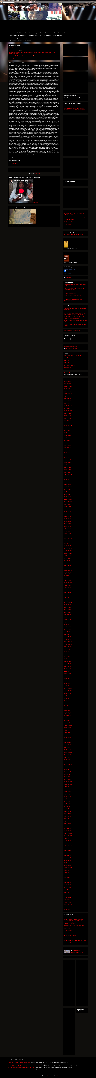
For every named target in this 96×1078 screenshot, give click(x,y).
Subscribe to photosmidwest (70, 346)
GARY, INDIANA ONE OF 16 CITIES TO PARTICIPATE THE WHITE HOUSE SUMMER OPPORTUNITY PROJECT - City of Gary (75, 313)
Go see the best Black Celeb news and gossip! (75, 940)
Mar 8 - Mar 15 (67, 727)
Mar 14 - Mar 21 (68, 654)
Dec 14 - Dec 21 (68, 489)
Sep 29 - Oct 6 (67, 423)
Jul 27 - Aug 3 (67, 798)
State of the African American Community (73, 917)
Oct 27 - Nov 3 (67, 418)
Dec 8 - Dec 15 (67, 415)
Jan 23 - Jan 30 (67, 592)
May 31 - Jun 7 (67, 403)
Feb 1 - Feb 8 (67, 740)
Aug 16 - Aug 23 (68, 690)
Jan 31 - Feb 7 (67, 467)
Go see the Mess (68, 930)
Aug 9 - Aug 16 (67, 477)
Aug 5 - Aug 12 (67, 528)
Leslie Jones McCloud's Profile (69, 269)
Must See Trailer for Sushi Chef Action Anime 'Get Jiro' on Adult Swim (74, 289)
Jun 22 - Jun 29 (67, 811)
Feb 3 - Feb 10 (67, 848)
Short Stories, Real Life (69, 234)
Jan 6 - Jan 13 (67, 857)
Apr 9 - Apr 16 (67, 440)
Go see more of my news (70, 935)
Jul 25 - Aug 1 (67, 624)
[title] (65, 272)
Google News (67, 928)
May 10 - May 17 (68, 710)
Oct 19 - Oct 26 (67, 774)
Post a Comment (14, 163)
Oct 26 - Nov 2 (67, 381)
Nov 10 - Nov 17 (68, 501)
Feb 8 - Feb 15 (67, 737)
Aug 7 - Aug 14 (67, 555)
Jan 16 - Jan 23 (67, 595)
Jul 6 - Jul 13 (67, 806)
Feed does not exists (69, 106)
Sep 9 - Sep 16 (67, 870)
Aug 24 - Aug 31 (68, 791)
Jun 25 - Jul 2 (67, 892)
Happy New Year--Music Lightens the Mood (74, 925)
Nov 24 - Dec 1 (67, 496)
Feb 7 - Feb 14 (67, 658)
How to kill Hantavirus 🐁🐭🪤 (15, 50)
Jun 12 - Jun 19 (67, 568)
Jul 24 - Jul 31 (67, 452)
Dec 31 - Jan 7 (67, 884)
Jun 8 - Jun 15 (67, 816)
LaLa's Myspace (68, 357)
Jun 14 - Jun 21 (67, 401)
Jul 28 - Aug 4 (67, 509)
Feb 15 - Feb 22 (68, 735)
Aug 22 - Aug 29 (68, 393)
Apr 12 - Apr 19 (67, 720)
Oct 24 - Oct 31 (67, 609)
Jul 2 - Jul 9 (66, 889)
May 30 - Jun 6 (67, 639)
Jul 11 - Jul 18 (67, 629)
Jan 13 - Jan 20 (67, 855)
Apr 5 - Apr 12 (67, 408)
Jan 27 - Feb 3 (67, 850)
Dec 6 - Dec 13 (67, 668)
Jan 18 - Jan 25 (67, 744)
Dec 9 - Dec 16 (67, 860)
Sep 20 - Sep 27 (68, 678)
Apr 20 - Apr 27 (67, 826)
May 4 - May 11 (67, 823)
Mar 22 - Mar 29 (68, 410)
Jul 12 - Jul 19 (67, 703)
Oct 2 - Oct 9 (67, 543)
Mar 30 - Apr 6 (67, 830)
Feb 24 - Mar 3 (67, 518)
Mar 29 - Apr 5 (67, 484)
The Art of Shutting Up (35, 35)
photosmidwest (19, 6)
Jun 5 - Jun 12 (67, 459)
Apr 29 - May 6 (67, 533)
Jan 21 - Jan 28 (67, 882)
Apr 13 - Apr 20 (67, 828)
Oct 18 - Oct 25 (67, 469)
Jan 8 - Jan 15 (67, 442)
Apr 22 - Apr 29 (67, 536)
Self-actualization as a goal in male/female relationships (54, 32)
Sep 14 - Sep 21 (68, 784)
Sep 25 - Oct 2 (67, 545)
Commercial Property (69, 219)
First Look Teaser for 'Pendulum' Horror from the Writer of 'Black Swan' (74, 292)
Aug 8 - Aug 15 (67, 396)
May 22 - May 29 (68, 570)
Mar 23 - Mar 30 (68, 833)
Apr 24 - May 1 (67, 575)
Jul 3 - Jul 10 (67, 560)
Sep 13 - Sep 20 (68, 474)
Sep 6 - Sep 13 (67, 683)
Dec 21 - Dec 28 (68, 487)
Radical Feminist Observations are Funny (26, 32)
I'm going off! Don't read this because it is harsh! (75, 942)
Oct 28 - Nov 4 (67, 521)
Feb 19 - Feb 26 (68, 538)
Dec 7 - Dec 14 (67, 491)
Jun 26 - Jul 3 (67, 563)
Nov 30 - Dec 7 (67, 759)
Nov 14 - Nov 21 (68, 607)
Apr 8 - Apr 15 (67, 877)
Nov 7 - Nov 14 (67, 388)
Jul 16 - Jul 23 (67, 887)
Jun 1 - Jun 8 (67, 818)
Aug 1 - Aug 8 (67, 622)
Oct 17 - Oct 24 (67, 612)
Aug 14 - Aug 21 (68, 386)
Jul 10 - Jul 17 (67, 457)
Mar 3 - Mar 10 (67, 516)
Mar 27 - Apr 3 (67, 580)
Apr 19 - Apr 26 (67, 717)
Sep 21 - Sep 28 (68, 781)
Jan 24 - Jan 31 (67, 663)
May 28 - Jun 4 (67, 432)
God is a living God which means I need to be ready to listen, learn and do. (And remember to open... (75, 110)
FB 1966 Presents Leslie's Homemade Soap (74, 217)
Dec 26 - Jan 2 (67, 600)
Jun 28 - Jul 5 (67, 708)
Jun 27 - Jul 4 (67, 634)
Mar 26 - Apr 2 (67, 902)
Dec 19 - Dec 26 (68, 602)
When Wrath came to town (15, 47)
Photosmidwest (67, 224)
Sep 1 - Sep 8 (67, 430)
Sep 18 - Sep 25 (68, 450)
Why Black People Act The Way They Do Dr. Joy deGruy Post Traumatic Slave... (75, 317)
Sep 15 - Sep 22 (68, 428)
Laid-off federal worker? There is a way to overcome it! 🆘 (21, 55)
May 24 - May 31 (68, 405)
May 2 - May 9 (67, 649)
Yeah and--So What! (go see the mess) (73, 355)
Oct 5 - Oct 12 (67, 383)
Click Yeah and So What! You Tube (72, 330)
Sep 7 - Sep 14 (67, 786)
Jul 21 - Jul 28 (67, 511)
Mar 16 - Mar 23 (68, 835)
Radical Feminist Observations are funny (17, 1064)
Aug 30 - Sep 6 (67, 685)
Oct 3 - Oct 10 (67, 614)
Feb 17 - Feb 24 (68, 843)
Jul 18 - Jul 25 (67, 627)
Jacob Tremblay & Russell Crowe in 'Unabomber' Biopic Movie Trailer (72, 296)
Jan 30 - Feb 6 (67, 590)
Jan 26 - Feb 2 (67, 413)
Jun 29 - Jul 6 (67, 808)
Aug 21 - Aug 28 (68, 550)
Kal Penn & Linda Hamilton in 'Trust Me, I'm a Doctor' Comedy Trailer (74, 300)
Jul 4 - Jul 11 (67, 631)
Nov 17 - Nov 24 (68, 499)
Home (11, 32)
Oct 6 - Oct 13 (67, 420)
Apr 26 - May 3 (67, 715)
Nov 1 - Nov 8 (67, 671)
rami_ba (47, 1075)
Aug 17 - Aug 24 (68, 794)
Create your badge (67, 273)
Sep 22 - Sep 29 (68, 425)
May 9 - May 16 (67, 646)
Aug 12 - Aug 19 (68, 875)
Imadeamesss (67, 226)
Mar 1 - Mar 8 (67, 730)
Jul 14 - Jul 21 (67, 514)
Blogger (56, 1075)
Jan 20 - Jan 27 (67, 853)
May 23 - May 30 (68, 641)
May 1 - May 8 (67, 462)
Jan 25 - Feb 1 (67, 742)
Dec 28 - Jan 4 (67, 749)
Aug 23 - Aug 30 (68, 688)
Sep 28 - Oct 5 (67, 779)
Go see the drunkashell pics (70, 938)
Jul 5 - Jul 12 (67, 482)
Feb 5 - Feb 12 (67, 909)
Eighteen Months (79, 234)
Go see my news (68, 933)
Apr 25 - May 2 (67, 651)
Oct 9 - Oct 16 (67, 447)
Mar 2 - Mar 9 (67, 838)
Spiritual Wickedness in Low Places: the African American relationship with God (64, 38)
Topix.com (66, 360)
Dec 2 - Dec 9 (67, 862)
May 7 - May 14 (67, 435)
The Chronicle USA (68, 221)
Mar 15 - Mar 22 (68, 725)
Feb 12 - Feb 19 (68, 541)
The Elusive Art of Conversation (18, 35)
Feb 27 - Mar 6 (67, 585)
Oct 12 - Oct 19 (67, 494)
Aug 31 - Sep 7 (67, 789)
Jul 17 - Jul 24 (67, 455)
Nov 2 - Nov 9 (67, 769)
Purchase (35, 202)
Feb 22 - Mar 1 (67, 732)
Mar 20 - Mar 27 (68, 582)
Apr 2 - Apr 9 (67, 899)
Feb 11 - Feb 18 (68, 880)
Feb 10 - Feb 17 (68, 845)
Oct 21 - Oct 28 (67, 523)
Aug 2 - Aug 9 (67, 695)
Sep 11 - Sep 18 (68, 548)
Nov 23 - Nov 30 (68, 762)
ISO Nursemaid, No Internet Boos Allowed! (20, 40)
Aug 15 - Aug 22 (68, 617)
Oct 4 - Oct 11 (67, 472)
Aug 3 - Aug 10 (67, 796)
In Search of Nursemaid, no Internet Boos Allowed (19, 1062)
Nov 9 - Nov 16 (67, 767)
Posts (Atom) (37, 173)
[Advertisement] (35, 25)
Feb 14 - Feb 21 (68, 656)
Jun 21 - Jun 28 (67, 398)
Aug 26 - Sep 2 (67, 526)
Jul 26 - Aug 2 (67, 479)
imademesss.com (76, 950)
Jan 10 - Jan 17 (67, 666)
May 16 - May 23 (68, 644)
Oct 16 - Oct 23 (67, 445)
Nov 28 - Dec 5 (67, 604)
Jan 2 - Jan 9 (67, 597)
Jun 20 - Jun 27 (67, 636)
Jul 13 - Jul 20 (67, 803)
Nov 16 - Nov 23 (68, 764)
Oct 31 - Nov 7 (67, 391)
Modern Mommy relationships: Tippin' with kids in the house (25, 38)
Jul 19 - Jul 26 (67, 700)
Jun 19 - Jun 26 (67, 565)
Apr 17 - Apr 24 (67, 464)
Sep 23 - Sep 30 (68, 867)
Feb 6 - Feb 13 (67, 587)
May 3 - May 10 (67, 712)
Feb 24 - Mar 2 (67, 840)
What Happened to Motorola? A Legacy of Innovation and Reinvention (24, 58)
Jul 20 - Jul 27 (67, 801)
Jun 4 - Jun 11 (67, 894)
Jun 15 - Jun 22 (67, 813)
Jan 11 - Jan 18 (67, 747)
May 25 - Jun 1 (67, 821)
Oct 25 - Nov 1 (67, 673)
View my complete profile (77, 952)
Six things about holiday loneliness (53, 35)
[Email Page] (12, 157)
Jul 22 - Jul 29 (67, 531)
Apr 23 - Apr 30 (67, 437)
